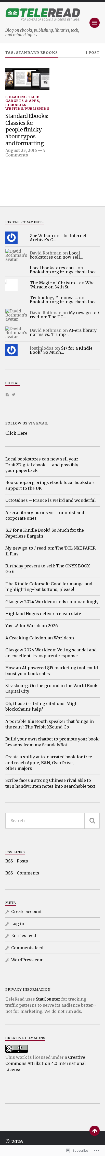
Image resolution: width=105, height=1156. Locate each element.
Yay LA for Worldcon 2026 (31, 625)
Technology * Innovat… (54, 297)
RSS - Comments (22, 872)
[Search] (92, 821)
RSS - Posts (16, 860)
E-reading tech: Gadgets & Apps (22, 99)
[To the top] (94, 1131)
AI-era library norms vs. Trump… (63, 332)
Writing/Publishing (27, 108)
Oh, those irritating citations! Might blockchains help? (42, 706)
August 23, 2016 (21, 150)
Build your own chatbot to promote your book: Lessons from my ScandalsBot (52, 741)
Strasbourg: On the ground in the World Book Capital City (51, 688)
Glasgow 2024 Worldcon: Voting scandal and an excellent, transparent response (51, 652)
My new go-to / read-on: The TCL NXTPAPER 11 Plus (50, 550)
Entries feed (23, 935)
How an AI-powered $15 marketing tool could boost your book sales (51, 670)
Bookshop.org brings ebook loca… (65, 271)
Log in (17, 923)
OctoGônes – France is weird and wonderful (50, 500)
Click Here (16, 433)
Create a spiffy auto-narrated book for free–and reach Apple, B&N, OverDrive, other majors (50, 762)
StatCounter (48, 999)
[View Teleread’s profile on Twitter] (13, 395)
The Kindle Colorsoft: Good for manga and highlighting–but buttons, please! (48, 586)
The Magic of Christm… (54, 282)
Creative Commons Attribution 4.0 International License (45, 1063)
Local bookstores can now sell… (56, 255)
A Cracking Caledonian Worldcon (39, 637)
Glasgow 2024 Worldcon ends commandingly (52, 601)
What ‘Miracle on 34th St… (63, 284)
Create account (26, 911)
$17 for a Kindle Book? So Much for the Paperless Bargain (44, 533)
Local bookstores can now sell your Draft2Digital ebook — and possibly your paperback (41, 464)
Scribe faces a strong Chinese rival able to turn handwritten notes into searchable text (50, 783)
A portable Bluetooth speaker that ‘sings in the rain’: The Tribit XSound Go (49, 724)
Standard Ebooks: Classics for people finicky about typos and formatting (26, 130)
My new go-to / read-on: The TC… (64, 314)
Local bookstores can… (53, 267)
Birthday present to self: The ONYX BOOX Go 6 (47, 568)
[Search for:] (52, 821)
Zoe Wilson (41, 235)
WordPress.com (27, 959)
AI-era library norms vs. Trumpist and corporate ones (44, 515)
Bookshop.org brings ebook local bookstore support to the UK (50, 485)
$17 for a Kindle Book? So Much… (61, 350)
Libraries (16, 105)
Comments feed (27, 947)
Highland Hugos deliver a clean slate (43, 613)
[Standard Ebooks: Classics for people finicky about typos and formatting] (27, 79)
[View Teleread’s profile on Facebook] (7, 395)
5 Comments (25, 152)
